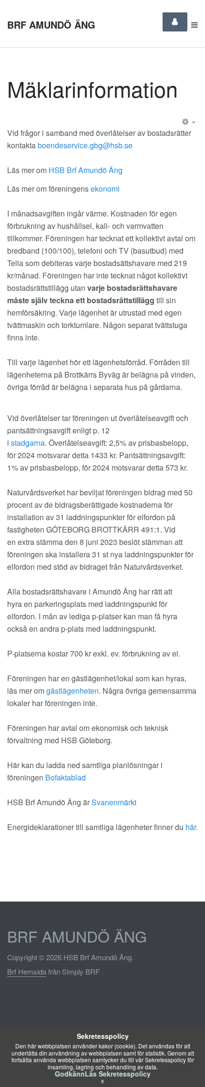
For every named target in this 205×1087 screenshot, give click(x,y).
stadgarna (28, 442)
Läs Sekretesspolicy (118, 1073)
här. (191, 826)
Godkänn (70, 1073)
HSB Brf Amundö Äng (86, 169)
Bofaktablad (65, 777)
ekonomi (105, 188)
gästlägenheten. (73, 690)
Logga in (175, 21)
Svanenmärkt (114, 802)
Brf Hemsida (26, 971)
